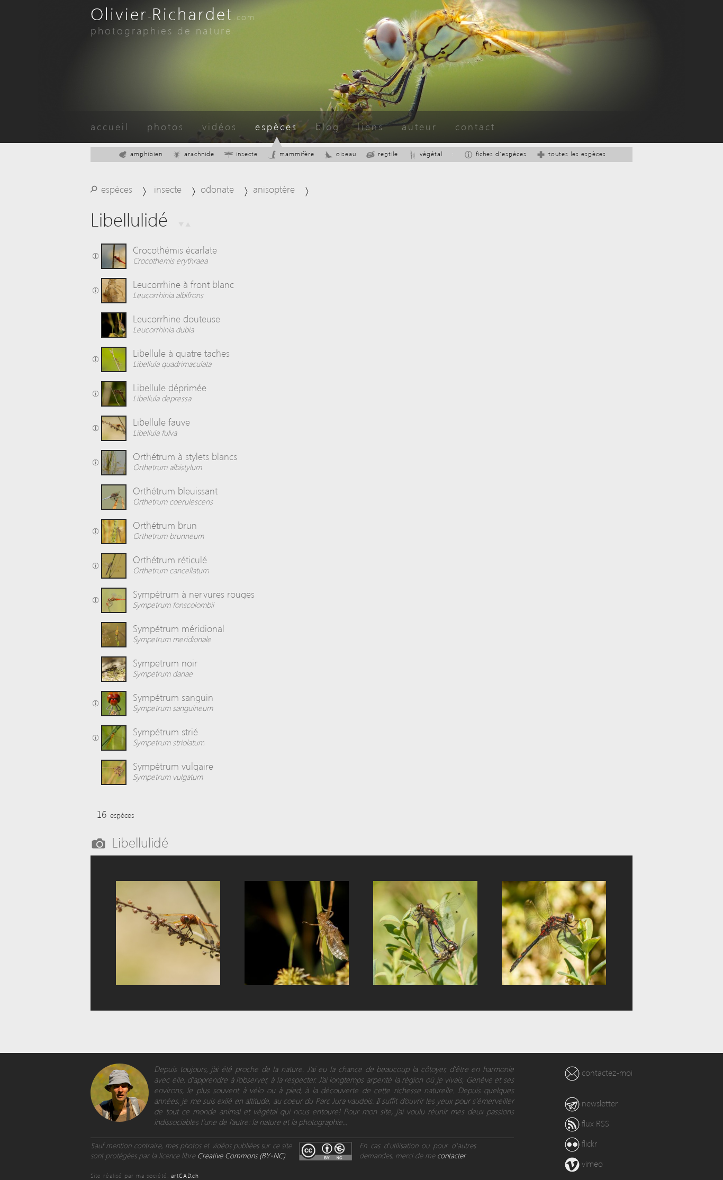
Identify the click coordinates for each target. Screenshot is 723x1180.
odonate (217, 188)
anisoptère (274, 188)
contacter (451, 1155)
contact (475, 126)
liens (371, 126)
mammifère (296, 154)
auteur (419, 126)
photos (165, 126)
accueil (110, 126)
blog (327, 126)
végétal (431, 154)
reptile (388, 154)
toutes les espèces (577, 154)
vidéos (219, 126)
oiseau (346, 154)
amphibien (146, 154)
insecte (247, 154)
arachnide (199, 154)
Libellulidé (140, 841)
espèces (276, 126)
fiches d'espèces (501, 154)
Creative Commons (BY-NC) (241, 1155)
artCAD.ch (185, 1175)
